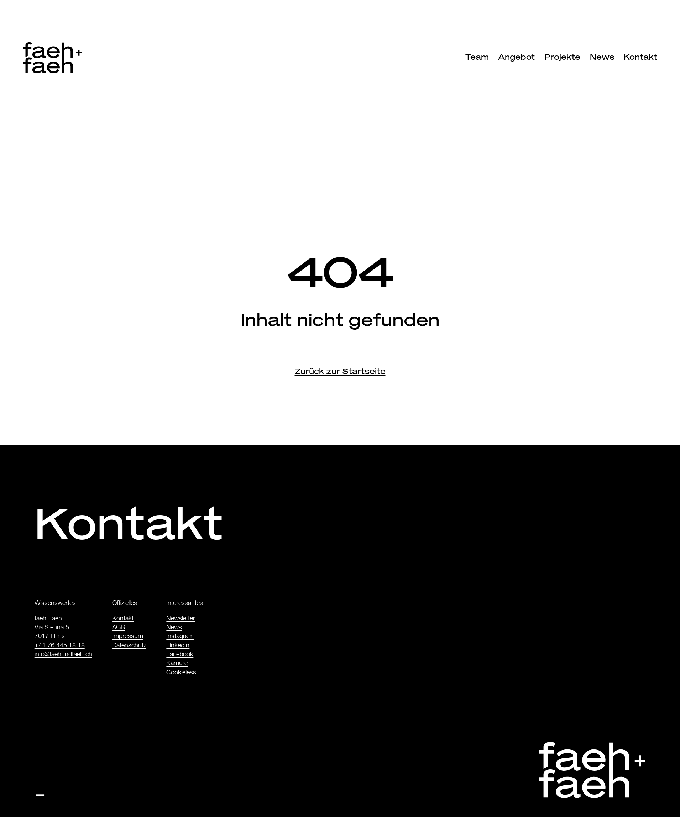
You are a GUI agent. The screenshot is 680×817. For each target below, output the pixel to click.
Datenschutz (129, 646)
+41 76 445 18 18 (60, 646)
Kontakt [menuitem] (640, 56)
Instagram (180, 637)
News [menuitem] (602, 56)
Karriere (177, 664)
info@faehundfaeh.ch (63, 655)
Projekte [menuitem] (562, 56)
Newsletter (180, 619)
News (174, 628)
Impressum (127, 637)
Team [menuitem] (477, 56)
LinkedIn (177, 646)
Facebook (179, 655)
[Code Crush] (40, 791)
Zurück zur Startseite (340, 371)
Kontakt (123, 619)
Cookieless (181, 673)
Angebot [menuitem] (516, 56)
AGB (118, 628)
